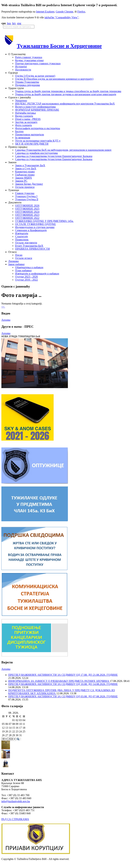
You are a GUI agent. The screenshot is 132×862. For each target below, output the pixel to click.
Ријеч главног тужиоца (28, 57)
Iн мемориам (22, 137)
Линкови (13, 261)
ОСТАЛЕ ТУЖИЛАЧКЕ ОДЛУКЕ (35, 224)
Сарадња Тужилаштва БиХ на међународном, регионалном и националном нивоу (63, 149)
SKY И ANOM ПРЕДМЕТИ (31, 143)
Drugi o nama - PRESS (28, 119)
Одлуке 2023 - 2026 (26, 276)
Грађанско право (25, 174)
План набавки (23, 270)
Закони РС (21, 180)
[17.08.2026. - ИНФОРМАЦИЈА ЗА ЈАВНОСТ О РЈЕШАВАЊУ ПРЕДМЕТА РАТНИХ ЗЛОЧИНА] (5, 748)
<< (3, 306)
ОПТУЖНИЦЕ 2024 (27, 211)
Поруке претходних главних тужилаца (37, 63)
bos (9, 23)
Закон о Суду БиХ (25, 168)
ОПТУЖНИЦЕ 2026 (27, 205)
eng (19, 23)
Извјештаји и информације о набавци (37, 273)
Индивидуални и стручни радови (34, 227)
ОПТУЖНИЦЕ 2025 (27, 208)
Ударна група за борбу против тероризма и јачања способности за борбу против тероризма (68, 91)
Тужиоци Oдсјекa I (26, 196)
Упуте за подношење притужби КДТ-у (37, 140)
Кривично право (25, 171)
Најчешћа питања (25, 112)
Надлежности (23, 69)
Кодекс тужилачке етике (29, 60)
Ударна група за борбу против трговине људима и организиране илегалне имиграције (65, 94)
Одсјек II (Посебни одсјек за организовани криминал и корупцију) (54, 78)
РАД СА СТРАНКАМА (15, 819)
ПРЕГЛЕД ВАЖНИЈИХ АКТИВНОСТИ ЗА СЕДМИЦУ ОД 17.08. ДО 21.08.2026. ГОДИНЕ (63, 674)
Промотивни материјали (29, 134)
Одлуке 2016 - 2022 (26, 279)
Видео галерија (24, 115)
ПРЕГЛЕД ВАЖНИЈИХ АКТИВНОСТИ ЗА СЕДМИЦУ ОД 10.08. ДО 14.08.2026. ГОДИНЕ (63, 684)
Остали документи (26, 242)
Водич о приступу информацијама (35, 106)
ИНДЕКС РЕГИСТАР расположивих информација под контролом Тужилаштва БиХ (65, 103)
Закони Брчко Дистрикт (29, 183)
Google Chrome (64, 11)
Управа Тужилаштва (27, 82)
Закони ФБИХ (23, 177)
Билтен (19, 131)
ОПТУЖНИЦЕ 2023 (27, 214)
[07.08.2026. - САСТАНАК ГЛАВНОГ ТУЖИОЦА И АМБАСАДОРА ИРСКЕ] (5, 766)
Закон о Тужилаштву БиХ (30, 165)
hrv (14, 23)
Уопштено (21, 100)
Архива (5, 319)
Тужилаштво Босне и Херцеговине (59, 46)
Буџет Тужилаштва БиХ (29, 245)
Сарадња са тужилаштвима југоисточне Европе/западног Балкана (53, 156)
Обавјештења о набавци (29, 267)
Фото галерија (23, 125)
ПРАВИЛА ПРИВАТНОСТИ (32, 248)
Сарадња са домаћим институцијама (36, 153)
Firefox (81, 11)
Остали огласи (23, 258)
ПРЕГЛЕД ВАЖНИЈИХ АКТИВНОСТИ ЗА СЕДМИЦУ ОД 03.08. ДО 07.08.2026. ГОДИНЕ (63, 696)
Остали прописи (25, 187)
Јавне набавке (16, 264)
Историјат (21, 66)
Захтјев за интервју (26, 122)
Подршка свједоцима (27, 85)
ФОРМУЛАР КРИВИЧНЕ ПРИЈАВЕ (37, 109)
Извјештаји (21, 233)
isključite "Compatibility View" (62, 17)
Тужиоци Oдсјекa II (26, 199)
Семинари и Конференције (31, 230)
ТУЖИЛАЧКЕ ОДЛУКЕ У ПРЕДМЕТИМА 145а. (44, 221)
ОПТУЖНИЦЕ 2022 (27, 217)
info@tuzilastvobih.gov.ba (15, 801)
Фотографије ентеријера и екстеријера (37, 128)
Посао (18, 255)
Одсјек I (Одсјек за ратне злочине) (35, 75)
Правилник (22, 239)
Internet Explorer (45, 11)
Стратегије (21, 236)
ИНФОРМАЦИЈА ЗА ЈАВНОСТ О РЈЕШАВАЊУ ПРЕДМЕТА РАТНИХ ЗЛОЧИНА (59, 681)
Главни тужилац (24, 193)
